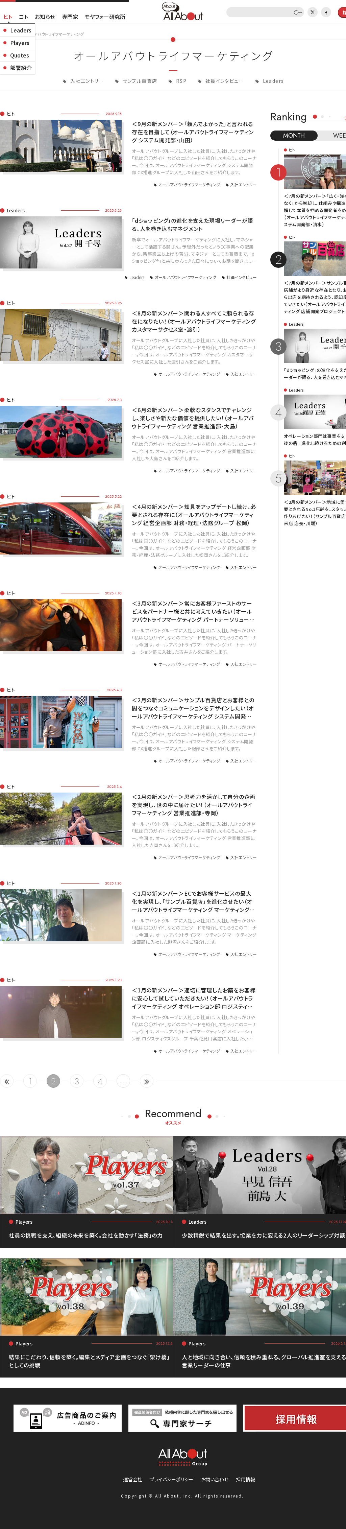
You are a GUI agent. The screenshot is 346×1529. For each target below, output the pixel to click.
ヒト (7, 17)
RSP (181, 80)
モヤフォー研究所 (105, 17)
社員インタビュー (224, 80)
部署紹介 (21, 68)
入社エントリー (86, 80)
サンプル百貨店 (139, 80)
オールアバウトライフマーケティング (189, 184)
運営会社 (132, 1479)
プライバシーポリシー (171, 1479)
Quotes (19, 55)
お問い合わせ (214, 1479)
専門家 (70, 17)
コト (23, 17)
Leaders (20, 30)
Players (19, 43)
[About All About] (182, 10)
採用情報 (245, 1479)
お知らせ (45, 17)
